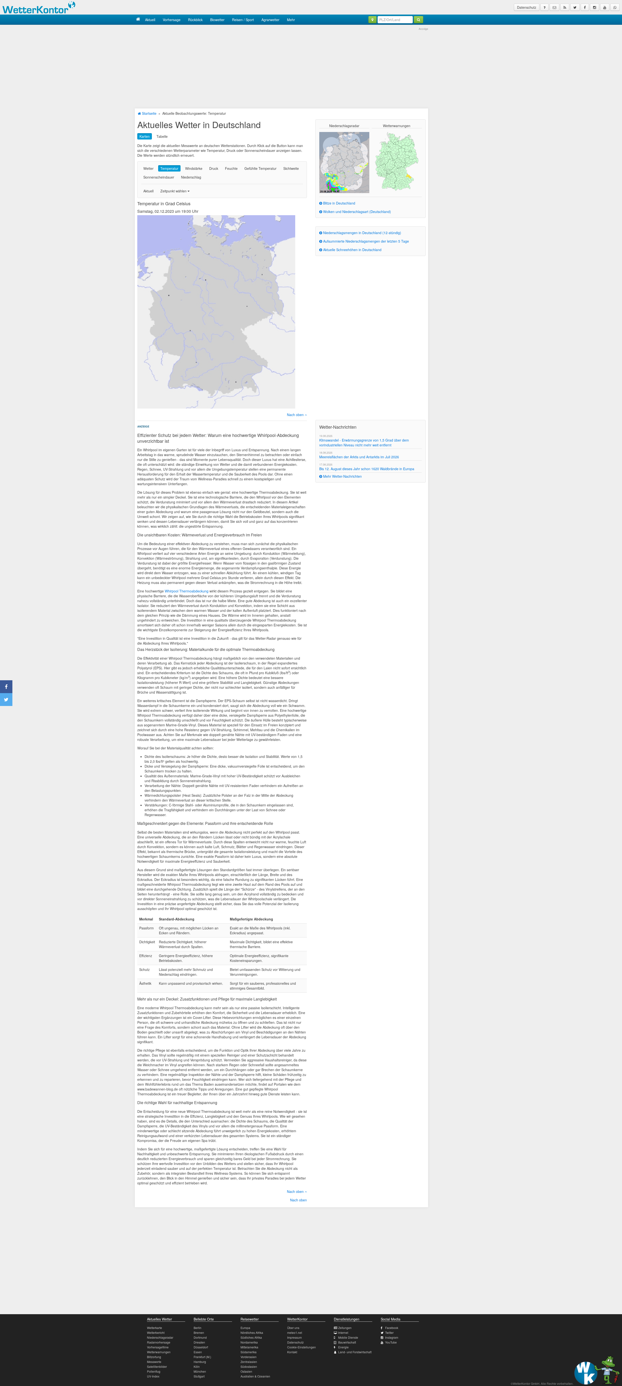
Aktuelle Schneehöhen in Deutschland (351, 249)
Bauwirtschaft (347, 1342)
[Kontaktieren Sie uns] (554, 7)
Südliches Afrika (251, 1337)
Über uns (293, 1328)
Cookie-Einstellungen (301, 1347)
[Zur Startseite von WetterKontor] (138, 20)
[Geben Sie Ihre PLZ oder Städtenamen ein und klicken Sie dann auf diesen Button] (418, 19)
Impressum (294, 1337)
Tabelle (162, 136)
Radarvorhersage (158, 1342)
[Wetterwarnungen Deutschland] (396, 161)
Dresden (199, 1342)
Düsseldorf (201, 1347)
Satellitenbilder (157, 1366)
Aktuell (150, 19)
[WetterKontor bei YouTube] (604, 7)
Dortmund (200, 1337)
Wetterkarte (154, 1328)
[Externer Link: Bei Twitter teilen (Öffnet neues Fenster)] (6, 699)
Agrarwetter (270, 19)
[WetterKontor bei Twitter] (575, 7)
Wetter (148, 168)
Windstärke (193, 168)
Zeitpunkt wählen (174, 191)
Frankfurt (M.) (202, 1357)
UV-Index (153, 1376)
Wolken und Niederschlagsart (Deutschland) (356, 211)
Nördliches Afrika (252, 1332)
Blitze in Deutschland (338, 203)
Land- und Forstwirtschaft (354, 1352)
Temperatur (169, 168)
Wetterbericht (155, 1332)
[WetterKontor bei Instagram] (594, 7)
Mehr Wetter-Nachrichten (342, 476)
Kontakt (292, 1352)
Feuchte (231, 168)
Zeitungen (345, 1328)
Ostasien (246, 1371)
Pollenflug (153, 1371)
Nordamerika (249, 1342)
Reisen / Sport (243, 19)
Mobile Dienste (348, 1337)
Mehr (291, 19)
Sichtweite (291, 168)
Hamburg (200, 1362)
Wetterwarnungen (159, 1352)
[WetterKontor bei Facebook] (585, 7)
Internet (343, 1332)
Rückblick (195, 19)
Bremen (199, 1332)
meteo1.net (294, 1332)
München (200, 1371)
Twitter (389, 1332)
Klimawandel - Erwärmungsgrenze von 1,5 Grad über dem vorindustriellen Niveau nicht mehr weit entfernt (364, 442)
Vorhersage (172, 19)
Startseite (148, 113)
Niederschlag (191, 177)
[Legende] (544, 7)
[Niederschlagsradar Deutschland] (344, 162)
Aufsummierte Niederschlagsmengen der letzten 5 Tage (365, 241)
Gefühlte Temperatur (260, 168)
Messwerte (154, 1362)
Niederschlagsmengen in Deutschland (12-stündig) (361, 232)
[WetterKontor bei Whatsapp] (615, 7)
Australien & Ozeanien (255, 1376)
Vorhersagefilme (158, 1347)
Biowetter (217, 19)
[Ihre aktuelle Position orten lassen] (372, 19)
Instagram (391, 1337)
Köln (197, 1366)
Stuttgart (199, 1376)
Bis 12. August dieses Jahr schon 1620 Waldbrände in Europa (366, 468)
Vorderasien (249, 1357)
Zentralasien (249, 1362)
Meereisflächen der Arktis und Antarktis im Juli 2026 (359, 456)
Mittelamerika (249, 1347)
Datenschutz (526, 7)
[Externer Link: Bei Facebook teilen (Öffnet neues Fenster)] (6, 686)
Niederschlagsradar (160, 1337)
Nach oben (296, 414)
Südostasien (249, 1366)
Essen (198, 1352)
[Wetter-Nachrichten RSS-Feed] (564, 7)
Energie (343, 1347)
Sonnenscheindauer (158, 177)
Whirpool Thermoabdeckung (186, 591)
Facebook (391, 1328)
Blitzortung (154, 1357)
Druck (213, 168)
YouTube (391, 1342)
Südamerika (249, 1352)
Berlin (197, 1328)
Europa (245, 1328)
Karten (144, 136)
